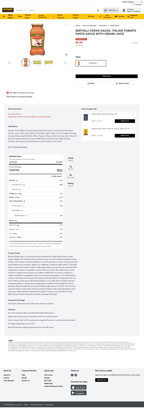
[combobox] (21, 10)
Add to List (107, 76)
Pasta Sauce (103, 26)
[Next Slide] (65, 62)
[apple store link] (79, 389)
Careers (6, 378)
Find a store (48, 375)
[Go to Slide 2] (37, 62)
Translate (138, 5)
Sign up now (101, 380)
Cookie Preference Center (53, 386)
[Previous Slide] (9, 62)
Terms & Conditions (37, 405)
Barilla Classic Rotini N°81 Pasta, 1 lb (104, 114)
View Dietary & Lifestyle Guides (19, 97)
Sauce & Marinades (90, 26)
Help (23, 375)
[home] (8, 10)
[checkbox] (66, 24)
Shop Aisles (10, 16)
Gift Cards (47, 381)
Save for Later (124, 83)
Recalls (24, 378)
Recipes (91, 16)
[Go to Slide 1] (25, 62)
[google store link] (79, 395)
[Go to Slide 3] (48, 62)
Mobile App (48, 383)
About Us (7, 375)
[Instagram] (75, 376)
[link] (106, 16)
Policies (26, 405)
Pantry (78, 26)
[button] (135, 16)
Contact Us (26, 381)
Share (92, 83)
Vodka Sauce (114, 26)
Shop (20, 16)
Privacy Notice (49, 405)
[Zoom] (66, 54)
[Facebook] (72, 376)
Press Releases (9, 381)
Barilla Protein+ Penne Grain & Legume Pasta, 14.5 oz (110, 129)
